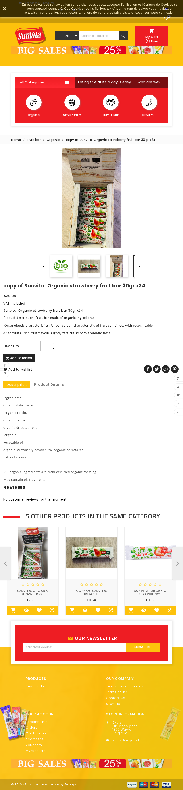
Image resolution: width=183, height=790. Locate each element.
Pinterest (175, 369)
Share (148, 369)
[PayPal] (132, 784)
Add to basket (19, 358)
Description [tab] (17, 384)
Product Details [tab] (49, 384)
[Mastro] (143, 784)
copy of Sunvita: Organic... (91, 592)
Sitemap (113, 703)
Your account (41, 714)
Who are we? (148, 82)
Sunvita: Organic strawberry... (33, 592)
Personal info (37, 722)
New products (37, 686)
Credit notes (36, 733)
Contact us (115, 698)
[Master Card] (154, 784)
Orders (31, 727)
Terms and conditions (124, 686)
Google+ (166, 369)
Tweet (157, 369)
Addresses (35, 739)
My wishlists (35, 751)
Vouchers (34, 745)
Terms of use (117, 692)
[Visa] (166, 784)
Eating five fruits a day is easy (104, 82)
